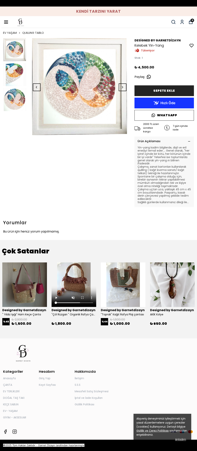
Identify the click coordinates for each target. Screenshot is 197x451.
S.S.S (77, 385)
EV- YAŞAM (10, 411)
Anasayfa (9, 378)
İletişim (79, 378)
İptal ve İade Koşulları (89, 398)
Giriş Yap (44, 378)
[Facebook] (5, 431)
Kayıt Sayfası (47, 385)
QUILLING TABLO (33, 33)
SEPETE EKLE (164, 90)
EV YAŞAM (10, 33)
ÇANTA (7, 385)
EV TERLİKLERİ (11, 391)
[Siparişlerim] (182, 22)
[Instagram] (14, 431)
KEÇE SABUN (10, 404)
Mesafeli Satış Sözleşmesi (92, 391)
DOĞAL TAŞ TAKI (13, 398)
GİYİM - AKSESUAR (14, 417)
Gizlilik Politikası (84, 404)
